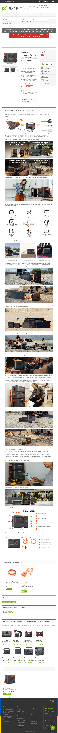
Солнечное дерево (8, 719)
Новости (44, 14)
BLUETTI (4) (10, 611)
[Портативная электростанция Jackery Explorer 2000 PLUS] (7, 70)
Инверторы (6, 714)
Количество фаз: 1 (26, 625)
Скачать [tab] (36, 111)
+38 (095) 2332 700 (49, 723)
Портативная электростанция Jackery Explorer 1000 (7, 659)
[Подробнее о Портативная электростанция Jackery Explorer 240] (29, 634)
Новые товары (20, 711)
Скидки (19, 709)
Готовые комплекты (20, 14)
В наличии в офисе (8, 14)
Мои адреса (34, 718)
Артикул (23, 63)
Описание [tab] (9, 111)
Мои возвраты (34, 712)
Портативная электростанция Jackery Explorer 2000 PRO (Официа (18, 659)
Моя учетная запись (35, 707)
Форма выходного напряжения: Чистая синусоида (43, 625)
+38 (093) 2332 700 (51, 720)
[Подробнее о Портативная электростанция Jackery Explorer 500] (40, 634)
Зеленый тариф (21, 720)
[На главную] (3, 20)
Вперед (17, 70)
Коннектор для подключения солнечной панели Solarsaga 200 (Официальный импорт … (27, 584)
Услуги (37, 14)
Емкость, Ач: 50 (36, 627)
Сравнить (46, 68)
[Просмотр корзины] (40, 1)
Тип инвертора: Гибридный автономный (12, 625)
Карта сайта (20, 727)
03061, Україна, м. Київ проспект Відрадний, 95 (50, 715)
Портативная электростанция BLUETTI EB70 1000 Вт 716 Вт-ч (7, 642)
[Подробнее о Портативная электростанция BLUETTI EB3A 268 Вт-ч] (29, 652)
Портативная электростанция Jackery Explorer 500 (39, 642)
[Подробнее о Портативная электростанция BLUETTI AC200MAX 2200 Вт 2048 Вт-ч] (40, 652)
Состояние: (23, 66)
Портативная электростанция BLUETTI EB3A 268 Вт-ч (29, 659)
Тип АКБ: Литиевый (27, 627)
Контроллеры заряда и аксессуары (8, 712)
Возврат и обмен (21, 722)
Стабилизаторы (7, 721)
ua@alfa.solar (29, 5)
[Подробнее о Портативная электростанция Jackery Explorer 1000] (7, 652)
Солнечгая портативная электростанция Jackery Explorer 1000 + (18, 643)
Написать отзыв (26, 101)
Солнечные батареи (8, 709)
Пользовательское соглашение (21, 717)
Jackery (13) (4, 611)
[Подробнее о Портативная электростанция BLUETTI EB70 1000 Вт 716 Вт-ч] (7, 634)
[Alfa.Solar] (10, 8)
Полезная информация (20, 725)
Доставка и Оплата (22, 715)
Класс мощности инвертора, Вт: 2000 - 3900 (12, 627)
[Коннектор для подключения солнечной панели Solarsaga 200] (27, 572)
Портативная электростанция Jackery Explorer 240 (28, 642)
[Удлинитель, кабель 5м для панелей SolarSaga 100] (12, 572)
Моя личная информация (34, 720)
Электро (30, 14)
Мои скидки (34, 723)
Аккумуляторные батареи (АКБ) (7, 717)
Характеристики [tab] (23, 111)
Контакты (52, 14)
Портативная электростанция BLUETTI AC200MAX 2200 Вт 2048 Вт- (39, 659)
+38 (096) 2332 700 (49, 725)
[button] (44, 6)
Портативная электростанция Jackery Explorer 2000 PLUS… (9, 690)
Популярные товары (22, 713)
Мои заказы (34, 711)
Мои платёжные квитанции (35, 715)
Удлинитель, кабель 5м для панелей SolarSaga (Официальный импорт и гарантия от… (12, 583)
